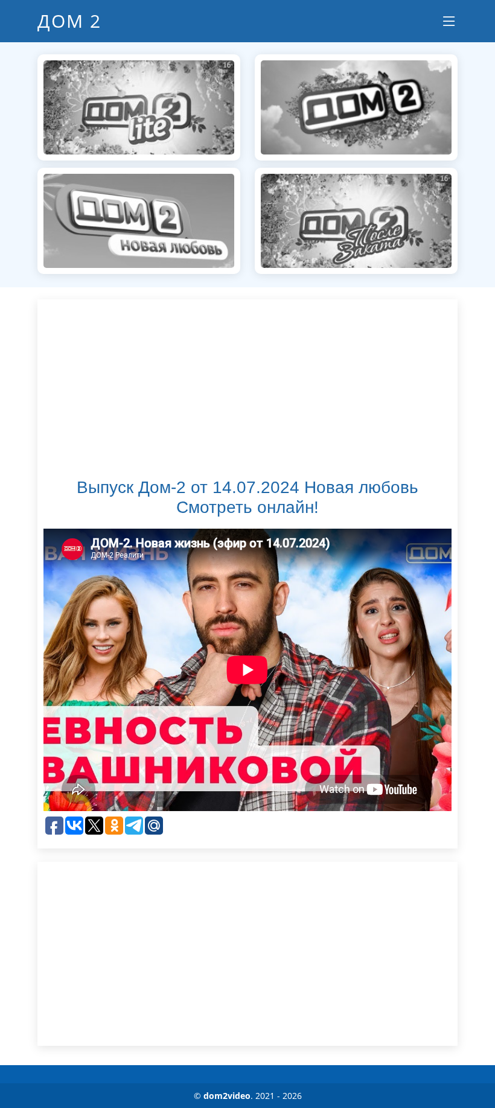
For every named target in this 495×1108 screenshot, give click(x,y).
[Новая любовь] (138, 219)
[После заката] (356, 219)
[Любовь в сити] (356, 106)
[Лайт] (138, 106)
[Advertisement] (247, 389)
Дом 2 (69, 20)
